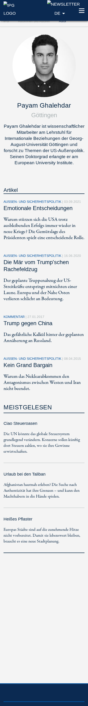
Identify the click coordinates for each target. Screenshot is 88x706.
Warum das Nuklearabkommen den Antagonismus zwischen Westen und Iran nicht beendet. (42, 382)
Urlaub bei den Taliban (25, 474)
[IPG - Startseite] (15, 9)
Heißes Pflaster (18, 519)
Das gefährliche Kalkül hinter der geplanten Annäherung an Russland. (44, 337)
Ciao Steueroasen (20, 423)
